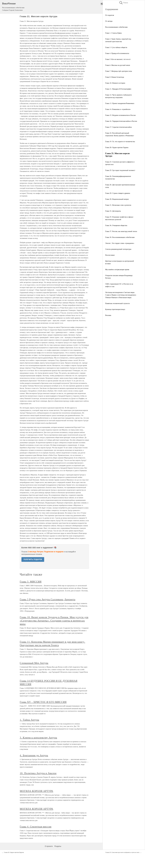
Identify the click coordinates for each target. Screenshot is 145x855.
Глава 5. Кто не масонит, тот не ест (118, 59)
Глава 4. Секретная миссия (35, 826)
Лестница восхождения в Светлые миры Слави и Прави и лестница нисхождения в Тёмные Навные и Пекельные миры (120, 294)
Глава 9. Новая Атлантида (114, 77)
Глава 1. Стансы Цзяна (113, 33)
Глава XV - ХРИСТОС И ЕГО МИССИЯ (43, 702)
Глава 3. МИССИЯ (30, 581)
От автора (108, 21)
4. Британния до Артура (34, 755)
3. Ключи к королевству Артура (38, 737)
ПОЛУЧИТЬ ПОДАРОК (33, 559)
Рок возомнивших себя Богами (116, 27)
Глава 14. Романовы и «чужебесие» (118, 109)
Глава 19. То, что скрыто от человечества (120, 141)
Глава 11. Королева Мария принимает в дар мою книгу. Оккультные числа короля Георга (52, 643)
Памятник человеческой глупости (117, 303)
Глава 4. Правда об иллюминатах (117, 53)
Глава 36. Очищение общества (116, 225)
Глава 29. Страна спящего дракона (117, 193)
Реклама (108, 315)
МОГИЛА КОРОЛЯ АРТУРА (36, 791)
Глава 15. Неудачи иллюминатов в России (120, 115)
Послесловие (110, 255)
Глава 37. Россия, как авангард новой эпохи (121, 231)
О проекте (49, 846)
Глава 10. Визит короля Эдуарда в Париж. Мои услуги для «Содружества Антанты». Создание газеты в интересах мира (54, 620)
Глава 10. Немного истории (115, 83)
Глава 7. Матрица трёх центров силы (118, 71)
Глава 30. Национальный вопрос (117, 199)
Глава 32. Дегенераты (113, 211)
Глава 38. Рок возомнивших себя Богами (120, 237)
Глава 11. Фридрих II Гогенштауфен (118, 89)
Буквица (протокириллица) (115, 309)
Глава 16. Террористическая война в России (121, 121)
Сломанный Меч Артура (34, 663)
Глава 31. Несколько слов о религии (118, 205)
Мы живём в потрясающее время (117, 269)
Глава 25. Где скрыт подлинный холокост (120, 170)
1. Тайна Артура (29, 719)
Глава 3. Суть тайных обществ (116, 47)
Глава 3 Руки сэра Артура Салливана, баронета (47, 599)
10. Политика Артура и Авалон (38, 773)
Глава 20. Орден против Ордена (116, 147)
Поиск (123, 3)
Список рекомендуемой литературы (118, 249)
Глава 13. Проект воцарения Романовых (119, 103)
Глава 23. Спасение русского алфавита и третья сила (122, 852)
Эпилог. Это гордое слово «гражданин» (119, 243)
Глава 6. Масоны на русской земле (117, 65)
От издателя (109, 15)
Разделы (57, 846)
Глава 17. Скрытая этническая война (118, 127)
